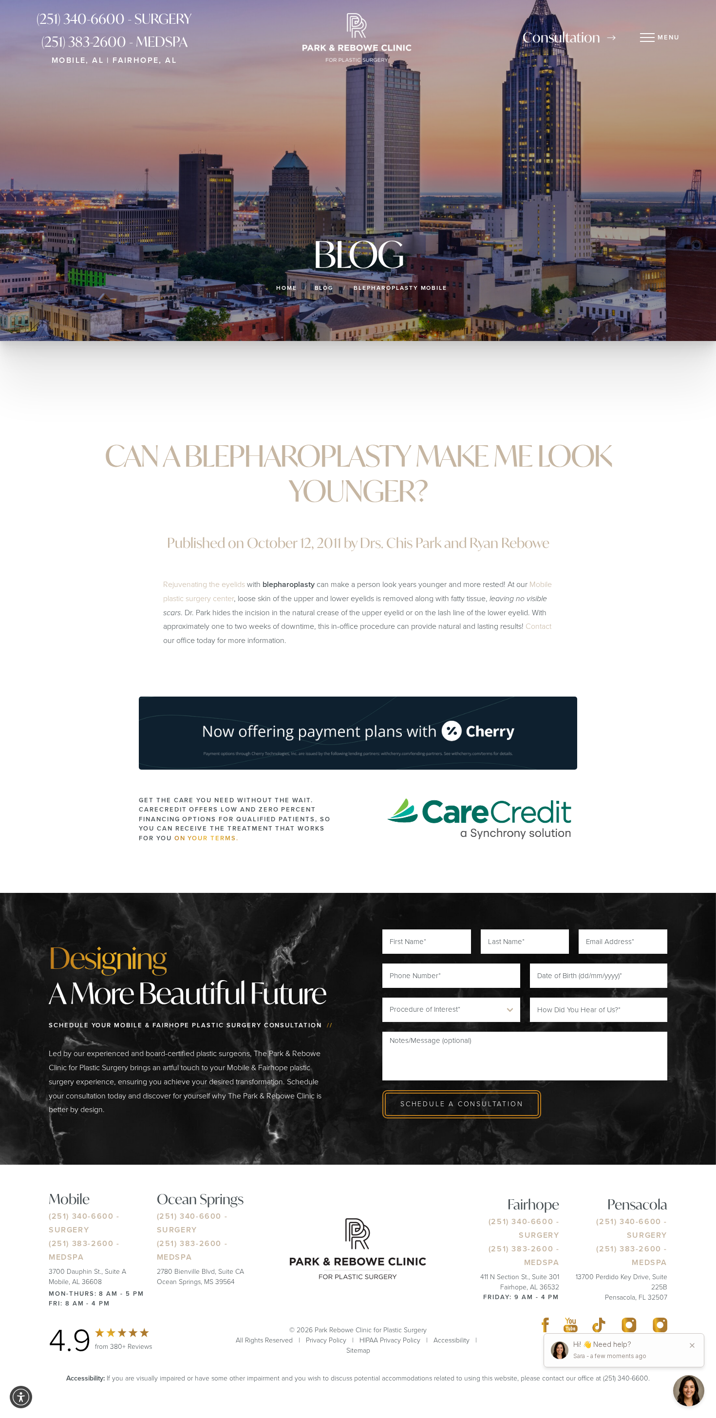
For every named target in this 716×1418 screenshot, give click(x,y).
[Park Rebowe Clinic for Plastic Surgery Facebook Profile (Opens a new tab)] (545, 1327)
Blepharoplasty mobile (400, 288)
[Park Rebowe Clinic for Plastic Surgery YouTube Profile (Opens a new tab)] (571, 1327)
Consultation (561, 37)
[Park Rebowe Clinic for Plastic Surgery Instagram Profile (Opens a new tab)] (629, 1327)
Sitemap (358, 1350)
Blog (324, 288)
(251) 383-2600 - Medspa (114, 42)
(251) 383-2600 (81, 1243)
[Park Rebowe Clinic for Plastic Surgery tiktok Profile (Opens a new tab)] (598, 1327)
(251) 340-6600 (81, 1216)
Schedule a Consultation (461, 1104)
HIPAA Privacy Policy (389, 1340)
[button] (21, 1397)
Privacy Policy (326, 1340)
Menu (668, 37)
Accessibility (451, 1340)
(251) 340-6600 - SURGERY (114, 19)
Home (286, 288)
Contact (538, 626)
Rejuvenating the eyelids (204, 584)
